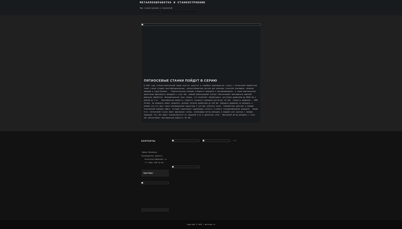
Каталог (177, 12)
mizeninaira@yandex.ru (156, 159)
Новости (146, 12)
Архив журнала (189, 12)
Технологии (167, 12)
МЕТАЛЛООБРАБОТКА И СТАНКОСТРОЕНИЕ (172, 2)
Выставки (155, 12)
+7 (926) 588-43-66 (154, 163)
